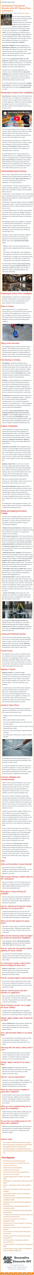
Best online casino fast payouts (12, 1174)
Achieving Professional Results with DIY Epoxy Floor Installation (16, 8)
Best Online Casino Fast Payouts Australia (14, 1161)
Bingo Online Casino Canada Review (13, 1167)
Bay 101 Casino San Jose (10, 1165)
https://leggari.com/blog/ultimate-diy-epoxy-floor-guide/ (17, 1142)
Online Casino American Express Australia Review (16, 1172)
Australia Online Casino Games (11, 1170)
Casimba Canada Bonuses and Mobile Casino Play (16, 1163)
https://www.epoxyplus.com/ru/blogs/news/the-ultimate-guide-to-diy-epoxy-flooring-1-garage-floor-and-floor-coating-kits (18, 1151)
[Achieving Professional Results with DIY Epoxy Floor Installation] (6, 25)
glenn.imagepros (25, 13)
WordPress (12, 1273)
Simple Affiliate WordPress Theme (23, 1273)
